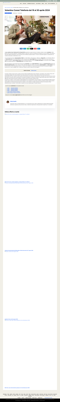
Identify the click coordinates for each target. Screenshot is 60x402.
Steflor (6, 395)
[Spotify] (56, 0)
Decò (19, 394)
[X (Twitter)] (31, 48)
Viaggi (46, 3)
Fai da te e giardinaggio (51, 3)
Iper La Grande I (42, 395)
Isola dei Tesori (50, 394)
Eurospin (15, 395)
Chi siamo (19, 397)
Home (5, 7)
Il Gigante (30, 395)
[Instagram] (53, 0)
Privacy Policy (34, 397)
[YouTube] (48, 0)
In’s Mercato (26, 395)
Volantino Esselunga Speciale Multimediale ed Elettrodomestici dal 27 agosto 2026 (19, 250)
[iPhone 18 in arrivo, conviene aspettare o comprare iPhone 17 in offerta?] (30, 147)
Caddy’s (37, 394)
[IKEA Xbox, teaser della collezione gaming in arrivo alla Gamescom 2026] (30, 353)
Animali (43, 3)
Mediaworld (5, 394)
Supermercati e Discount (31, 3)
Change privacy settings (48, 397)
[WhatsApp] (47, 0)
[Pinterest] (35, 48)
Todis (22, 394)
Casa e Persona (38, 3)
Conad (24, 394)
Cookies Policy (40, 397)
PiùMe (29, 394)
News (21, 3)
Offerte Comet (33, 70)
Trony (8, 394)
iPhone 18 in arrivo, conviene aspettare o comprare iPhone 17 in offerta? (17, 181)
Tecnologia (24, 3)
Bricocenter (55, 394)
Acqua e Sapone (33, 394)
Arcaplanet (41, 394)
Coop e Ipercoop (37, 395)
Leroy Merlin (9, 395)
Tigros (54, 395)
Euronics (17, 394)
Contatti (23, 397)
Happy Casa (45, 394)
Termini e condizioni (28, 397)
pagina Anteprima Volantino (12, 90)
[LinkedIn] (38, 48)
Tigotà (27, 394)
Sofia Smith (13, 101)
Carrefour (47, 395)
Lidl (20, 395)
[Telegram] (45, 0)
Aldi (52, 395)
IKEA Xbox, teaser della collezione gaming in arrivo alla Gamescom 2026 (17, 387)
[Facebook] (50, 0)
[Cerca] (56, 3)
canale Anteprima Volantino (12, 89)
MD (12, 395)
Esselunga (30, 396)
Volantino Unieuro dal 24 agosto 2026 (11, 319)
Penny (33, 395)
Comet (12, 7)
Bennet (22, 395)
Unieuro (11, 394)
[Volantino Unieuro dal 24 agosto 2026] (30, 285)
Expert (14, 394)
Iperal (18, 395)
